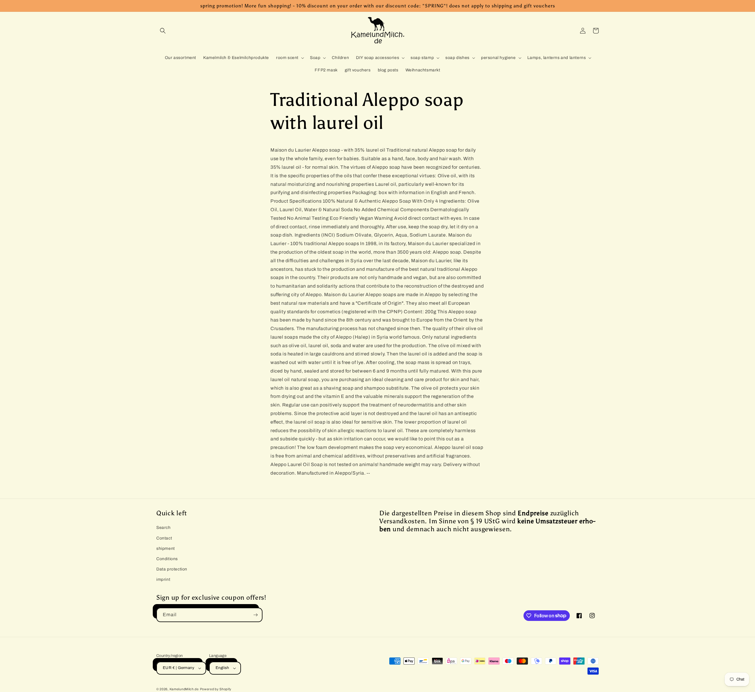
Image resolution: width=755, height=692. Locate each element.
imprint (163, 579)
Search (163, 527)
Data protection (171, 569)
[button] (162, 30)
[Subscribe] (255, 615)
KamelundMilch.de (184, 689)
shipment (165, 548)
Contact (164, 538)
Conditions (167, 559)
